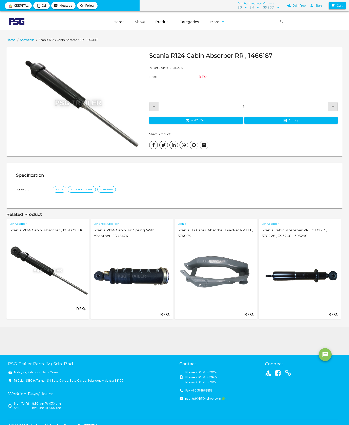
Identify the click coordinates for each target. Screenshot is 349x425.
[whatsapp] (184, 145)
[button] (77, 101)
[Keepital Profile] (268, 373)
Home (11, 40)
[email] (204, 145)
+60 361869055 (206, 372)
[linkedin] (173, 145)
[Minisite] (288, 373)
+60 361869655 (206, 377)
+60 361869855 (206, 382)
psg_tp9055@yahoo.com (203, 398)
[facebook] (153, 145)
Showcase (27, 40)
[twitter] (163, 145)
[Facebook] (278, 373)
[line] (194, 145)
